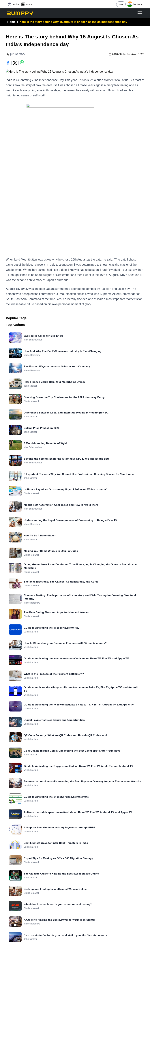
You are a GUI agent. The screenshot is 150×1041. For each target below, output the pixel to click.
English (121, 4)
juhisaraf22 (17, 54)
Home (11, 21)
